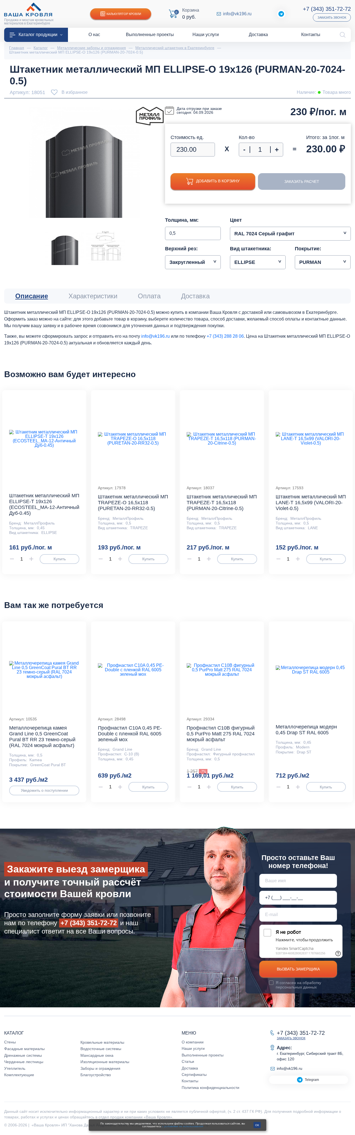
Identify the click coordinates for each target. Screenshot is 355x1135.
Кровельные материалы (102, 1042)
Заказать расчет (301, 181)
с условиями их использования (182, 1126)
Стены (10, 1042)
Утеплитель (14, 1068)
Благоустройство (95, 1075)
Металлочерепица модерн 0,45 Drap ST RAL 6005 (306, 729)
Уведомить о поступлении (44, 790)
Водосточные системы (100, 1048)
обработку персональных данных (298, 984)
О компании (193, 1042)
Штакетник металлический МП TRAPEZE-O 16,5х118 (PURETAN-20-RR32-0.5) (133, 502)
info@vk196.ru (237, 14)
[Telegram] (281, 14)
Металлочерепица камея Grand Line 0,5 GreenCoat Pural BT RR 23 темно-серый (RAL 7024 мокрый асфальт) (42, 736)
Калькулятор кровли (123, 14)
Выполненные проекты (203, 1055)
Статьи (188, 1061)
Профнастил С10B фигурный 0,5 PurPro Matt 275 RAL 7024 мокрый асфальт (221, 733)
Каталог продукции (38, 34)
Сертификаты (194, 1074)
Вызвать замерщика (298, 969)
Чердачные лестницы (23, 1062)
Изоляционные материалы (104, 1062)
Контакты (190, 1081)
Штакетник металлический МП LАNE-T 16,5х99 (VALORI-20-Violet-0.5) (311, 502)
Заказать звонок (332, 17)
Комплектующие (19, 1075)
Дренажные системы (23, 1055)
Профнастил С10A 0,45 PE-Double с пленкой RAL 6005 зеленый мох (130, 733)
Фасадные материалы (24, 1048)
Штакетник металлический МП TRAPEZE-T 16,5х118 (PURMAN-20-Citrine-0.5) (222, 502)
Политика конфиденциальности (210, 1087)
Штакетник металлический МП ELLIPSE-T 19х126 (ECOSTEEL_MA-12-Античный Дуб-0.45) (44, 504)
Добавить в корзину (218, 181)
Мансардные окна (96, 1055)
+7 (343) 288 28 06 (225, 336)
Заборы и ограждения (100, 1068)
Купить (60, 559)
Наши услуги (193, 1048)
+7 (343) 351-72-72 (327, 9)
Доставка (190, 1068)
